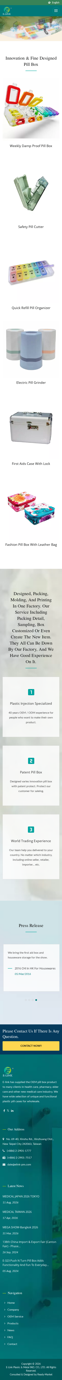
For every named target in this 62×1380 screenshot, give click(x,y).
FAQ (10, 1337)
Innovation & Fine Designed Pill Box (31, 61)
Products (12, 1323)
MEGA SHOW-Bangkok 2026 (20, 1227)
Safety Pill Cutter (31, 227)
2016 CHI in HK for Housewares (34, 968)
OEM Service (15, 1316)
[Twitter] (8, 1111)
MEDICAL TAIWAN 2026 (17, 1212)
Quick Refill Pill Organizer (31, 308)
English (55, 2)
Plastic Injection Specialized (31, 703)
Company (13, 1309)
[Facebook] (4, 1111)
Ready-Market (44, 1374)
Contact (12, 1344)
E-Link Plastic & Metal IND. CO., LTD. (26, 1367)
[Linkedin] (12, 1111)
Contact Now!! (31, 1046)
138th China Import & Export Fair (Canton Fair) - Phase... (29, 1244)
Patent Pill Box (31, 772)
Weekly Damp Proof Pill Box (31, 146)
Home (11, 1302)
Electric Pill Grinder (31, 382)
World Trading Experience (31, 841)
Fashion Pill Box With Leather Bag (31, 544)
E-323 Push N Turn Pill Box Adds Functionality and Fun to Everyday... (26, 1263)
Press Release (31, 925)
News (10, 1330)
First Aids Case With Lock (31, 463)
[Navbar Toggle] (56, 10)
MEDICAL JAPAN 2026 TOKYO (21, 1196)
